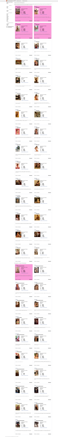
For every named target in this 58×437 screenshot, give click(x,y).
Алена (35, 368)
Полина (35, 58)
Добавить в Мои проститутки (24, 14)
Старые (7, 19)
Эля (35, 109)
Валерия (17, 109)
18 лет (7, 14)
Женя (16, 23)
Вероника (17, 229)
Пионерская (18, 7)
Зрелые (7, 17)
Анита (35, 195)
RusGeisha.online (11, 0)
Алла (16, 368)
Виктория (35, 92)
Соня (35, 229)
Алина (17, 265)
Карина (35, 75)
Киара (35, 23)
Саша (16, 299)
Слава (17, 178)
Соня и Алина (18, 6)
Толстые (7, 6)
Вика (16, 282)
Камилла (35, 6)
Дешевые (7, 10)
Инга (16, 385)
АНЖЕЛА (17, 316)
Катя (35, 316)
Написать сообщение (18, 72)
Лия (16, 92)
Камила (17, 402)
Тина (35, 419)
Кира (35, 385)
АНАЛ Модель (18, 195)
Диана (35, 161)
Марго (35, 212)
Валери (35, 178)
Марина (17, 75)
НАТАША (35, 402)
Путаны (7, 3)
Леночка (35, 282)
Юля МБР (17, 333)
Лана (35, 265)
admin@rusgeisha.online (11, 26)
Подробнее (30, 72)
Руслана (17, 212)
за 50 (7, 20)
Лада (16, 58)
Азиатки (7, 24)
